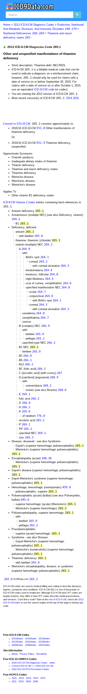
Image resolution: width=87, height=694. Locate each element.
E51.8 (41, 128)
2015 (76, 98)
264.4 (48, 270)
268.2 (47, 385)
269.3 (29, 437)
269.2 (16, 219)
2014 (69, 98)
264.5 (49, 278)
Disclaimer (41, 654)
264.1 (44, 257)
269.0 (26, 411)
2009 (14, 645)
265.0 (38, 235)
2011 (27, 641)
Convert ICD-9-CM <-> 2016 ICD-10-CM (32, 666)
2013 (41, 638)
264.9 (26, 249)
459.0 (66, 487)
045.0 (25, 499)
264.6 (67, 283)
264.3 (65, 265)
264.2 (43, 261)
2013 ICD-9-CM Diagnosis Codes (34, 24)
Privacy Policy (27, 654)
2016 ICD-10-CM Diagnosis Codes (29, 662)
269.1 (26, 394)
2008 (27, 645)
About (15, 654)
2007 (41, 645)
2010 (41, 641)
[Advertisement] (34, 110)
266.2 (51, 342)
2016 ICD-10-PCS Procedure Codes (30, 669)
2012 (14, 641)
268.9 (54, 377)
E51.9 (41, 142)
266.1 (27, 360)
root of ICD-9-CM (57, 599)
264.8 (54, 274)
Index (20, 638)
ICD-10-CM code (44, 89)
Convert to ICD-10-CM (16, 123)
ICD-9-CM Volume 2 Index (19, 202)
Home (6, 24)
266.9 (45, 325)
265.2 (40, 338)
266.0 (27, 355)
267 (59, 373)
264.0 (49, 296)
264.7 (41, 291)
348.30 (46, 458)
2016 (14, 678)
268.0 (62, 390)
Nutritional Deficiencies (23, 33)
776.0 (41, 415)
